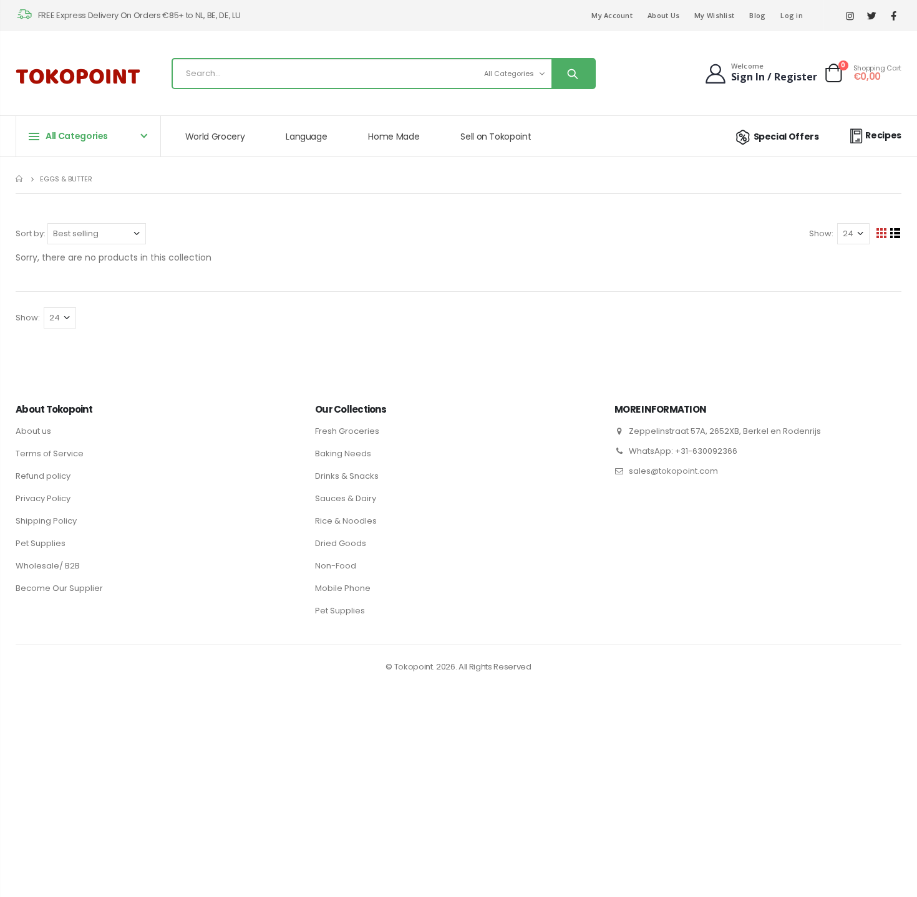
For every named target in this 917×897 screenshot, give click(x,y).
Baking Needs (343, 453)
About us (33, 431)
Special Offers (786, 136)
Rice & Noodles (346, 521)
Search (572, 73)
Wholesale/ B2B (48, 566)
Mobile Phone (343, 588)
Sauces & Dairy (345, 498)
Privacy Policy (43, 498)
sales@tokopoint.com (673, 471)
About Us (663, 15)
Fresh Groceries (347, 431)
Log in (791, 15)
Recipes (883, 135)
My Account (612, 15)
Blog (757, 15)
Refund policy (43, 476)
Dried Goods (340, 543)
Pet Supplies (41, 543)
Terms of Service (50, 453)
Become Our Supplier (59, 588)
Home (20, 179)
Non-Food (335, 566)
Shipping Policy (46, 521)
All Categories (509, 74)
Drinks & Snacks (347, 476)
